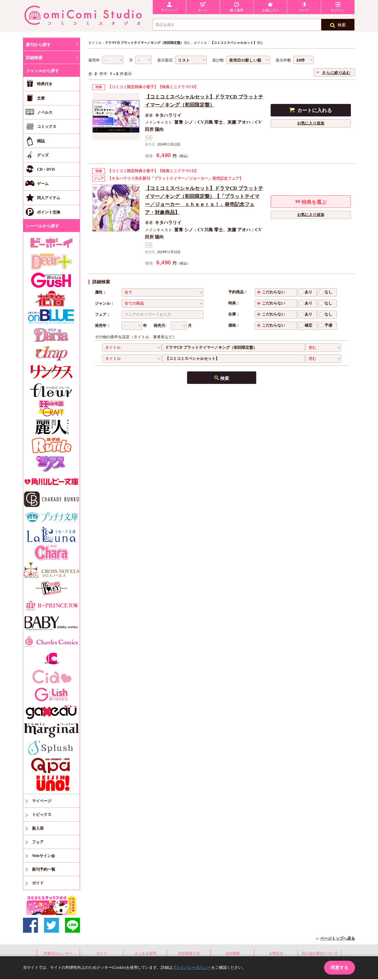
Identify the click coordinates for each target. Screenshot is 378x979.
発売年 (94, 60)
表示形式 (165, 60)
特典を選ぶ (314, 202)
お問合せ (276, 953)
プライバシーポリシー (191, 967)
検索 (342, 25)
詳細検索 (34, 57)
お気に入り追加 (310, 123)
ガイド (101, 953)
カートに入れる (314, 110)
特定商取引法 (189, 953)
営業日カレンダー (58, 953)
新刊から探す (38, 44)
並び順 (218, 60)
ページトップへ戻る (337, 938)
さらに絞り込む (336, 72)
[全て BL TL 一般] (162, 292)
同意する (339, 967)
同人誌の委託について (320, 953)
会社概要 (233, 953)
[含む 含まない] (323, 347)
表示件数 (283, 60)
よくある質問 (145, 953)
